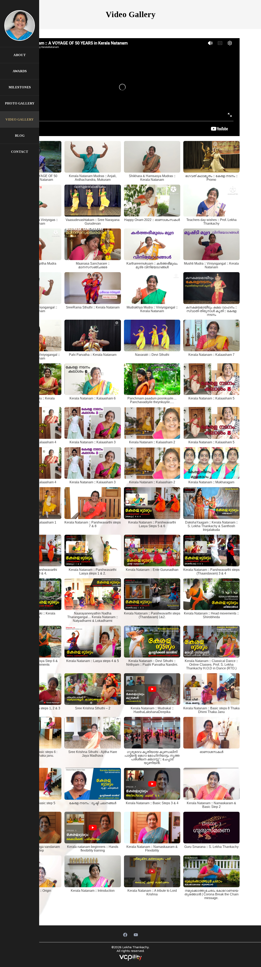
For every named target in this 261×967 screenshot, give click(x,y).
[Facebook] (125, 934)
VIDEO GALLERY (20, 119)
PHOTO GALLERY (19, 103)
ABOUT (19, 55)
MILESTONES (20, 87)
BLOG (19, 135)
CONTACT (19, 151)
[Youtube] (135, 934)
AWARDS (20, 71)
